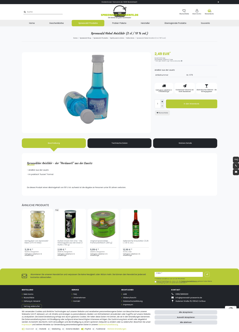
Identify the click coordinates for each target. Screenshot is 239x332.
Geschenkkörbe (56, 23)
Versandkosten (175, 61)
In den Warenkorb (191, 103)
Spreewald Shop (85, 38)
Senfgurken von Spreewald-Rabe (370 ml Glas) (37, 242)
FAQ (75, 294)
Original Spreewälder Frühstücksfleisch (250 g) (101, 242)
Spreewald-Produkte (88, 23)
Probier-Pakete (119, 23)
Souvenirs (205, 23)
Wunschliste (163, 113)
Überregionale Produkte (175, 23)
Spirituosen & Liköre (117, 38)
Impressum (128, 304)
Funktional (100, 329)
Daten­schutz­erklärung (108, 324)
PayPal (88, 329)
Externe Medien (72, 329)
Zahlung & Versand (32, 301)
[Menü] (235, 307)
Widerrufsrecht (129, 297)
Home (32, 23)
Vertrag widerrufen (32, 306)
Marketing (56, 329)
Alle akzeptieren (186, 312)
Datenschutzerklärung (133, 301)
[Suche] (24, 12)
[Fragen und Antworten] (236, 160)
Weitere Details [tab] (185, 143)
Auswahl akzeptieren (186, 317)
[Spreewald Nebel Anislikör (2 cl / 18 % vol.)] (86, 116)
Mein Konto (28, 294)
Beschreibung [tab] (54, 143)
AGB (125, 294)
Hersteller (145, 23)
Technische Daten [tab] (120, 143)
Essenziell (30, 329)
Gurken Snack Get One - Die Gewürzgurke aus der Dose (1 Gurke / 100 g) (70, 243)
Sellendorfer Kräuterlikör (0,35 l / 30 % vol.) (136, 242)
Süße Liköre (130, 38)
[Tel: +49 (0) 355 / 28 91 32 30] (236, 166)
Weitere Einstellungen (116, 329)
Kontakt (76, 301)
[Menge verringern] (162, 106)
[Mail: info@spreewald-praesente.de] (236, 172)
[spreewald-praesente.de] (119, 12)
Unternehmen (79, 297)
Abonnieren (207, 274)
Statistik (42, 329)
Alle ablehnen (186, 322)
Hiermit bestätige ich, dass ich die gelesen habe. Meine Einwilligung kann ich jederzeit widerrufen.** (184, 282)
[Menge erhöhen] (162, 102)
